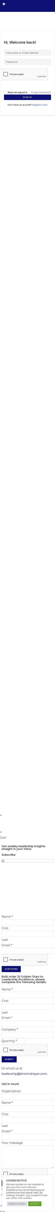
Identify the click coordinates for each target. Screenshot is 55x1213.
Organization (11, 1091)
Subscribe (11, 969)
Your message (12, 1143)
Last (5, 940)
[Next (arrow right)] (4, 1211)
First (5, 928)
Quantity (9, 1041)
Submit (9, 1059)
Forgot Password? (41, 92)
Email (7, 945)
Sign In (27, 97)
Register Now (40, 105)
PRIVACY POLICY (17, 1204)
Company (10, 1029)
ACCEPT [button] (34, 1203)
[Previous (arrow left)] (1, 1211)
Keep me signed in (18, 92)
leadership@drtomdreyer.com (24, 1074)
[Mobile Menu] (50, 5)
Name (7, 916)
